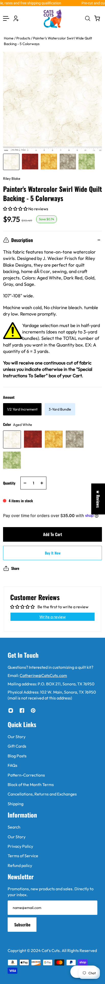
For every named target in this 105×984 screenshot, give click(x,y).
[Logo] (52, 18)
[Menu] (6, 18)
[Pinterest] (33, 710)
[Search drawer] (87, 18)
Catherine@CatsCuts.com (43, 675)
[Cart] (97, 18)
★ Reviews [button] (98, 499)
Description (22, 240)
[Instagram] (10, 710)
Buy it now (52, 553)
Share (15, 568)
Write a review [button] (52, 616)
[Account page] (16, 18)
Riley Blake (11, 178)
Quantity (9, 483)
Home (9, 38)
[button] (15, 208)
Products (23, 38)
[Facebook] (22, 710)
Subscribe (22, 925)
